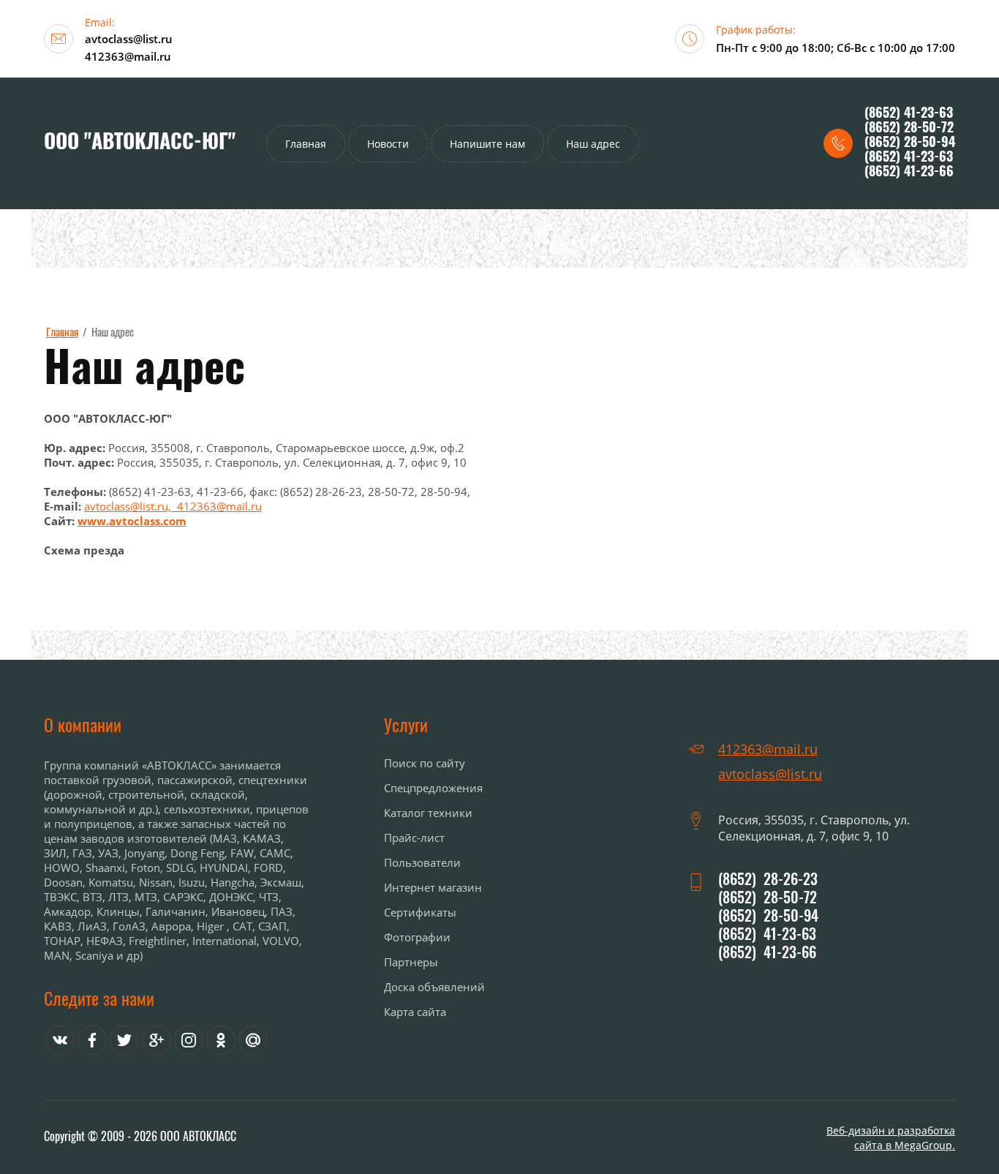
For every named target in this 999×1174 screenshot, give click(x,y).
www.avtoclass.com (132, 520)
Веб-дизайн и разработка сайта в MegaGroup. (890, 1138)
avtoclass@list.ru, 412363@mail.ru (173, 506)
